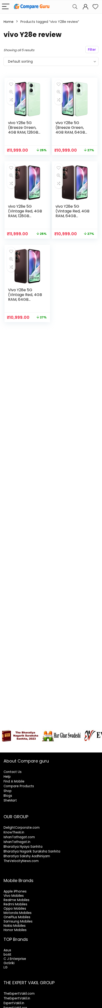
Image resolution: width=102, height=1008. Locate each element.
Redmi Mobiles (15, 904)
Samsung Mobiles (18, 921)
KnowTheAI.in (14, 832)
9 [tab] (48, 745)
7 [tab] (37, 745)
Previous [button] (5, 734)
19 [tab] (51, 748)
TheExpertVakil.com (19, 993)
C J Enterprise (15, 958)
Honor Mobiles (15, 930)
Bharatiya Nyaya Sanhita (23, 846)
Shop (8, 791)
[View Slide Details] (20, 736)
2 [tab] (10, 745)
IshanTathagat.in (17, 842)
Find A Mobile (14, 781)
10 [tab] (53, 745)
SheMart (10, 800)
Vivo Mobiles (14, 895)
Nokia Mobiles (15, 925)
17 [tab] (92, 745)
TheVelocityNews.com (21, 861)
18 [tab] (97, 745)
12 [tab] (64, 745)
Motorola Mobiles (18, 912)
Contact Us (13, 772)
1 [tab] (4, 745)
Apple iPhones (15, 891)
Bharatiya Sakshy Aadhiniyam (27, 856)
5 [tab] (26, 745)
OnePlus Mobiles (17, 917)
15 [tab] (81, 745)
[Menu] (5, 6)
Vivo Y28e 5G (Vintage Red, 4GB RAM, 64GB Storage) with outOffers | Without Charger (25, 301)
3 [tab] (15, 745)
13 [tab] (70, 745)
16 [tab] (86, 745)
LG (6, 967)
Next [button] (96, 734)
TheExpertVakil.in (17, 998)
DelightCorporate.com (22, 827)
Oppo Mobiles (15, 908)
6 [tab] (32, 745)
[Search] (75, 6)
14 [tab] (75, 745)
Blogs (8, 795)
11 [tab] (59, 745)
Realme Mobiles (16, 900)
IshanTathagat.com (19, 837)
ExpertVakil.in (14, 1003)
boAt (7, 954)
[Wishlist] (95, 7)
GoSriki (9, 963)
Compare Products (19, 786)
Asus (7, 950)
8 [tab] (43, 745)
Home (9, 21)
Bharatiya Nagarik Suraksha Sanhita (32, 851)
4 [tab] (21, 745)
